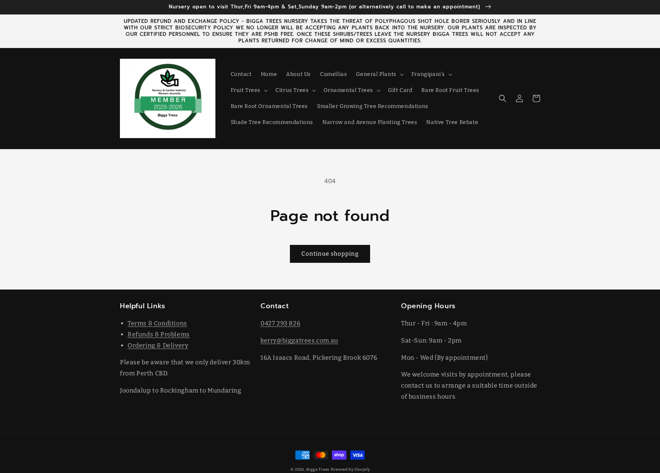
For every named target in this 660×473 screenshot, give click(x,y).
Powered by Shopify (350, 469)
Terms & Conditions (157, 323)
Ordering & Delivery (158, 345)
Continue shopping (330, 253)
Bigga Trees (318, 469)
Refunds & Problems (159, 334)
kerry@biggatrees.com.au (299, 340)
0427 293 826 (280, 323)
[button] (378, 74)
